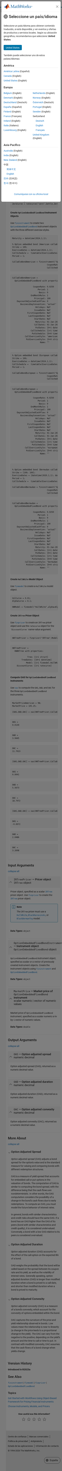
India (6, 155)
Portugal (37, 107)
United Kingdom (41, 134)
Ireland (7, 121)
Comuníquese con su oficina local (31, 194)
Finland (7, 111)
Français (40, 130)
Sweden (37, 111)
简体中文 (11, 169)
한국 (6, 183)
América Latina (11, 71)
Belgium (8, 93)
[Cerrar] (57, 6)
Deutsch (40, 121)
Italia (6, 125)
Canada (8, 76)
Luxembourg (10, 130)
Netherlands (39, 93)
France (7, 116)
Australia (8, 150)
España (7, 107)
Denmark (8, 97)
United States (10, 80)
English (39, 125)
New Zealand (10, 160)
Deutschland (10, 102)
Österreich (38, 102)
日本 (6, 178)
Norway (37, 97)
